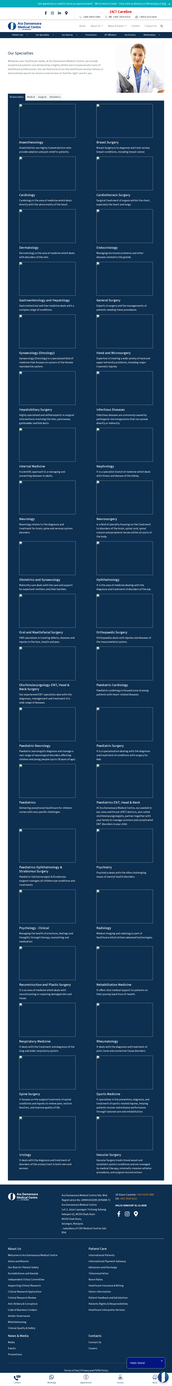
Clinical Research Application (24, 1292)
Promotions (91, 34)
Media (11, 1342)
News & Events (116, 26)
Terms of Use (71, 1370)
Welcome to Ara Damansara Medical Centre (32, 1255)
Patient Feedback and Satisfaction (108, 1298)
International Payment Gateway (107, 1261)
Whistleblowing (17, 1322)
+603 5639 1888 (91, 17)
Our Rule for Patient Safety (23, 1267)
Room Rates (96, 1279)
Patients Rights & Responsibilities (108, 1304)
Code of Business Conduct (22, 1310)
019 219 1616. (160, 4)
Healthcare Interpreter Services (107, 1310)
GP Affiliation (110, 34)
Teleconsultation (99, 1273)
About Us (96, 26)
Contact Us (151, 26)
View (47, 124)
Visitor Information (100, 1292)
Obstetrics (55, 97)
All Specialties (17, 97)
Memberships (150, 34)
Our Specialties (43, 34)
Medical (31, 97)
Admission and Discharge (103, 1267)
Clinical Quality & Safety (21, 1328)
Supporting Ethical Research (24, 1285)
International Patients (102, 1255)
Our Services (67, 34)
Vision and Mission (18, 1261)
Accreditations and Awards (23, 1273)
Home (82, 26)
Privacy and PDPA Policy (94, 1370)
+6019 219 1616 (148, 17)
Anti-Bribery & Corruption (23, 1304)
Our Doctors (130, 34)
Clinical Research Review (22, 1298)
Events (12, 1348)
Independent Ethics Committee (26, 1279)
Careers (136, 26)
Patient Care (18, 34)
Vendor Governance (19, 1316)
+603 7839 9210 (119, 17)
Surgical (42, 97)
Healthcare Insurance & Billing (106, 1285)
